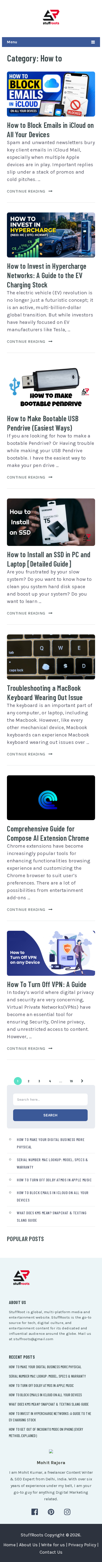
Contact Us (51, 1552)
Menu (12, 42)
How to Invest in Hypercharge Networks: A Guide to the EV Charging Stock (46, 275)
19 (71, 1081)
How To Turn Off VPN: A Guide (46, 984)
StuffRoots (32, 1535)
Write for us (53, 1544)
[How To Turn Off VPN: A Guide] (51, 953)
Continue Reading (26, 191)
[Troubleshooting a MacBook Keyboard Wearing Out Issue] (51, 656)
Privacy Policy (82, 1544)
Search (50, 1115)
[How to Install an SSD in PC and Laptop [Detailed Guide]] (51, 522)
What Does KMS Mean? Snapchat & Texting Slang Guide (49, 1404)
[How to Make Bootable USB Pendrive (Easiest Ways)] (51, 386)
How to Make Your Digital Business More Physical (45, 1367)
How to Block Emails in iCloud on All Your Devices (45, 1395)
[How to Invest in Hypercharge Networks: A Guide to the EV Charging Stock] (51, 234)
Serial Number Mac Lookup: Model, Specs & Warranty (47, 1376)
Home (9, 1544)
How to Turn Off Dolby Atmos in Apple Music (54, 1179)
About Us (28, 1544)
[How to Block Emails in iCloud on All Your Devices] (51, 94)
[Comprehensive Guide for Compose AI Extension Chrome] (51, 797)
